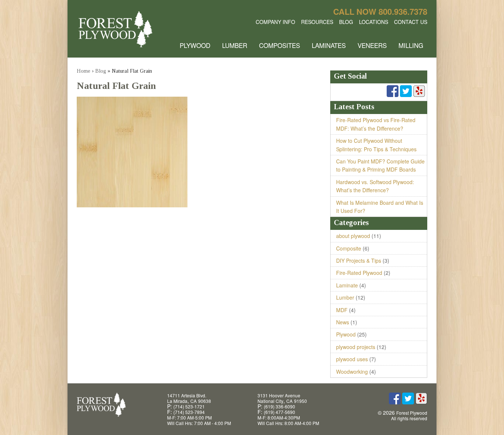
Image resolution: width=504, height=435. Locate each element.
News (342, 322)
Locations (373, 21)
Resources (317, 21)
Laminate (347, 285)
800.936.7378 (403, 11)
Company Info (275, 21)
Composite (348, 248)
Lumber (234, 45)
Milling (410, 45)
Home (83, 71)
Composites (279, 45)
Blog (346, 21)
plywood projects (355, 347)
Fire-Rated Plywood (359, 272)
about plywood (353, 235)
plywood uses (352, 359)
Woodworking (352, 371)
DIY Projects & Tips (358, 260)
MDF (342, 310)
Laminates (329, 45)
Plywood (195, 45)
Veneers (372, 45)
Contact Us (410, 21)
